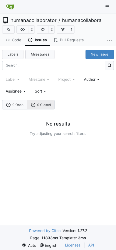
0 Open (17, 105)
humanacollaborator (34, 20)
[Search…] (109, 65)
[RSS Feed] (8, 29)
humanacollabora (81, 20)
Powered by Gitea (45, 230)
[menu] (40, 91)
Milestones (40, 54)
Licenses (72, 245)
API (91, 245)
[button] (22, 29)
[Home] (10, 7)
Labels (13, 54)
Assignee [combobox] (14, 91)
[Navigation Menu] (108, 6)
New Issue (99, 54)
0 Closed (44, 105)
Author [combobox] (89, 79)
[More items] (109, 40)
